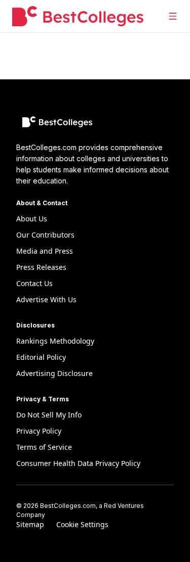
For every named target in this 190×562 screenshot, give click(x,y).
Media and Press (44, 251)
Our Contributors (45, 235)
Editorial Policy (41, 357)
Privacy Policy (38, 431)
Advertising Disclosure (54, 373)
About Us (31, 218)
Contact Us (34, 283)
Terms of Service (44, 447)
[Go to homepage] (77, 16)
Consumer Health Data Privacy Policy (78, 463)
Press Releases (41, 267)
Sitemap (30, 524)
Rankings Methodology (55, 341)
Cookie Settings (82, 524)
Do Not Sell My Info (49, 414)
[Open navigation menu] (173, 16)
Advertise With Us (46, 299)
